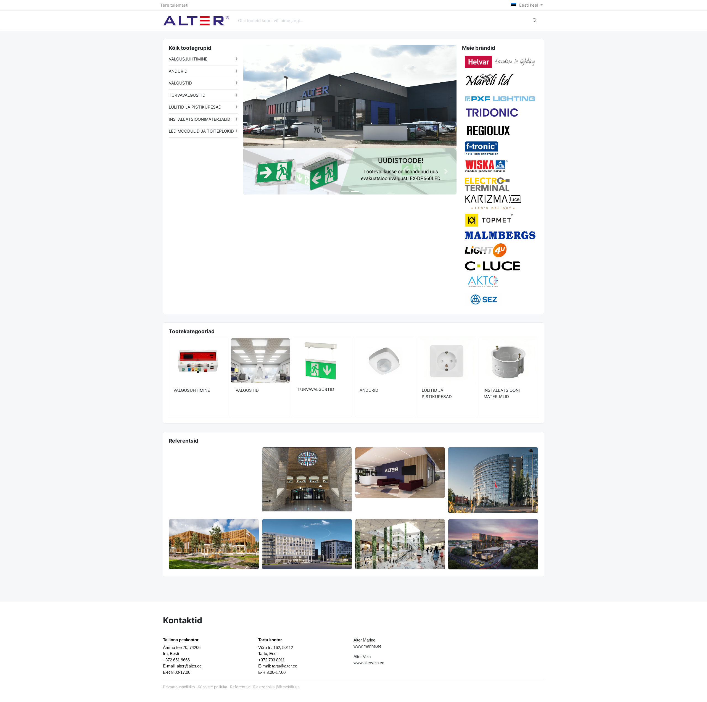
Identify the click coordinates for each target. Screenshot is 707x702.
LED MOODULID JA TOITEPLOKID (201, 131)
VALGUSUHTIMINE (191, 390)
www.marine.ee (367, 646)
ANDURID (178, 71)
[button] (254, 171)
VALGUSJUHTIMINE (188, 59)
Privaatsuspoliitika (179, 687)
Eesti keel (528, 5)
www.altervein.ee (369, 662)
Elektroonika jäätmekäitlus (276, 687)
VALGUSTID (180, 83)
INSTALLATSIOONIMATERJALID (199, 119)
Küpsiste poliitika (212, 687)
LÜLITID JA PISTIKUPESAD (195, 107)
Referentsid (240, 687)
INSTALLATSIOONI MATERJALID (502, 393)
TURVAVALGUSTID (187, 95)
